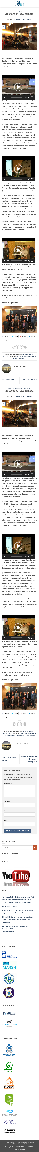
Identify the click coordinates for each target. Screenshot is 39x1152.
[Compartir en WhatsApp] (14, 347)
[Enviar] (35, 847)
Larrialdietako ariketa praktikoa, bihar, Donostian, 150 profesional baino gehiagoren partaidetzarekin (18, 928)
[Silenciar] (29, 97)
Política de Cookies (19, 1143)
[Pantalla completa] (32, 97)
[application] (18, 87)
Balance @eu (23, 733)
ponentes (33, 356)
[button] (3, 3)
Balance (18, 356)
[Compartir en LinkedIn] (25, 347)
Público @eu (20, 735)
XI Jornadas (26, 11)
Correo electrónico (10, 811)
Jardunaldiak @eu (15, 11)
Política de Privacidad (25, 1142)
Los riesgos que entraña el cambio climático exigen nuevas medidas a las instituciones (17, 911)
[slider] (16, 97)
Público (15, 358)
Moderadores (26, 356)
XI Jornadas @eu (25, 388)
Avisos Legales (10, 1142)
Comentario (8, 783)
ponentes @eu (11, 735)
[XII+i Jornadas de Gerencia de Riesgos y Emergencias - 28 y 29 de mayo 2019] (19, 3)
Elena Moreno (27, 19)
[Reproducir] (4, 97)
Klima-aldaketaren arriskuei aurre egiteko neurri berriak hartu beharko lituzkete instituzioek (17, 919)
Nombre (7, 801)
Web (5, 820)
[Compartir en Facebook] (17, 347)
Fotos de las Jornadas (9, 906)
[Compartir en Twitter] (21, 347)
